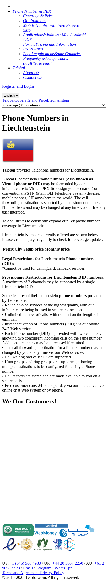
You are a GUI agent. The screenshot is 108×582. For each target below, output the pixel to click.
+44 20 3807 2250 (67, 563)
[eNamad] (11, 549)
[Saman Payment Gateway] (81, 535)
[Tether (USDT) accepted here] (18, 535)
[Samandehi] (26, 544)
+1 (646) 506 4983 (25, 563)
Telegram (44, 568)
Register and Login (18, 86)
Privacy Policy (52, 572)
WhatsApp (63, 568)
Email (28, 568)
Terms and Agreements (21, 572)
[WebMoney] (51, 535)
